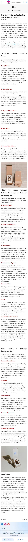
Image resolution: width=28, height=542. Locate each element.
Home (8, 10)
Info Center (14, 10)
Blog (19, 10)
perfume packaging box (12, 44)
